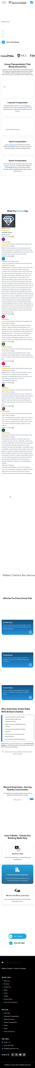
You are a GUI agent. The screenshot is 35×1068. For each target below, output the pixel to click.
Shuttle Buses (8, 655)
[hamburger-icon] (4, 2)
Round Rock (17, 807)
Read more (29, 473)
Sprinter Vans (7, 622)
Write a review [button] (6, 234)
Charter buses (8, 688)
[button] (31, 799)
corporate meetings (25, 105)
